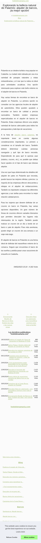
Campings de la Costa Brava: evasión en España (18, 384)
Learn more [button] (20, 532)
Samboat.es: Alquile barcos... (13, 511)
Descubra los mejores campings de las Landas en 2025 (20, 351)
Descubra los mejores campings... (14, 477)
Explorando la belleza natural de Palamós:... (19, 21)
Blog (19, 18)
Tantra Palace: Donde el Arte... (13, 472)
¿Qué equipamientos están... (13, 487)
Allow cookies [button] (29, 537)
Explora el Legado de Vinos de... (14, 467)
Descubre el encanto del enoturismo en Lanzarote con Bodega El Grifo (18, 371)
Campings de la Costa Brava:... (13, 501)
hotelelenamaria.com (20, 15)
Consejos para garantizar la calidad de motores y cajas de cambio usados (19, 357)
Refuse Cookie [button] (11, 537)
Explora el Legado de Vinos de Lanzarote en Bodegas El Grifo (19, 340)
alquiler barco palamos (24, 135)
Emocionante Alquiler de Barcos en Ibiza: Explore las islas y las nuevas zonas (7, 322)
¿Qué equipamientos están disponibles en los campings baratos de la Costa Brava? (18, 364)
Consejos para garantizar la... (13, 482)
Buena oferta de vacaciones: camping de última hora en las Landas (18, 378)
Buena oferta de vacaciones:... (13, 496)
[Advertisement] (20, 43)
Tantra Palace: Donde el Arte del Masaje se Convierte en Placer (19, 345)
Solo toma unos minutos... (12, 457)
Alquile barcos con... (10, 516)
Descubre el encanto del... (12, 491)
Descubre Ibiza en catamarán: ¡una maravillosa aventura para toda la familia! (31, 321)
